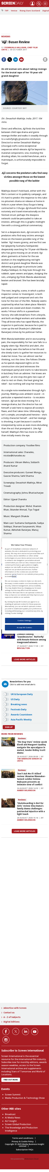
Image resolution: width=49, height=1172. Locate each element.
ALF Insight (11, 1121)
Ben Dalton (23, 648)
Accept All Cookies (24, 627)
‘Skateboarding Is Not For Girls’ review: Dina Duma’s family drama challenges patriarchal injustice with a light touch (31, 808)
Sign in (13, 53)
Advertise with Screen (15, 1008)
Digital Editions (12, 1021)
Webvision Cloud (31, 1159)
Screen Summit (13, 1094)
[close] (26, 57)
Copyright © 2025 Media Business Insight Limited (24, 1145)
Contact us (9, 1012)
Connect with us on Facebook (5, 1031)
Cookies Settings (24, 620)
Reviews (5, 36)
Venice (14, 10)
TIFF (6, 10)
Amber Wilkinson (26, 790)
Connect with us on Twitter (15, 1031)
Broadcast (10, 1114)
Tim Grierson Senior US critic (29, 759)
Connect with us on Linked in (25, 1031)
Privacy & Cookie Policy (23, 1141)
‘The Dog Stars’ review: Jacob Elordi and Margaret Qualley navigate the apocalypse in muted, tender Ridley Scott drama (32, 747)
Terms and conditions (22, 1138)
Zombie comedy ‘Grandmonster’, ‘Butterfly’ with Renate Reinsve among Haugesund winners (31, 638)
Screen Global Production (18, 1124)
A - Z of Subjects (12, 1017)
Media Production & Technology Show (25, 1097)
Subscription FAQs (24, 1149)
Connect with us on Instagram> (5, 1039)
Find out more (11, 1080)
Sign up (9, 727)
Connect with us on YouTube (34, 1031)
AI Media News (12, 1117)
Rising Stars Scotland (30, 10)
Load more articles (24, 659)
